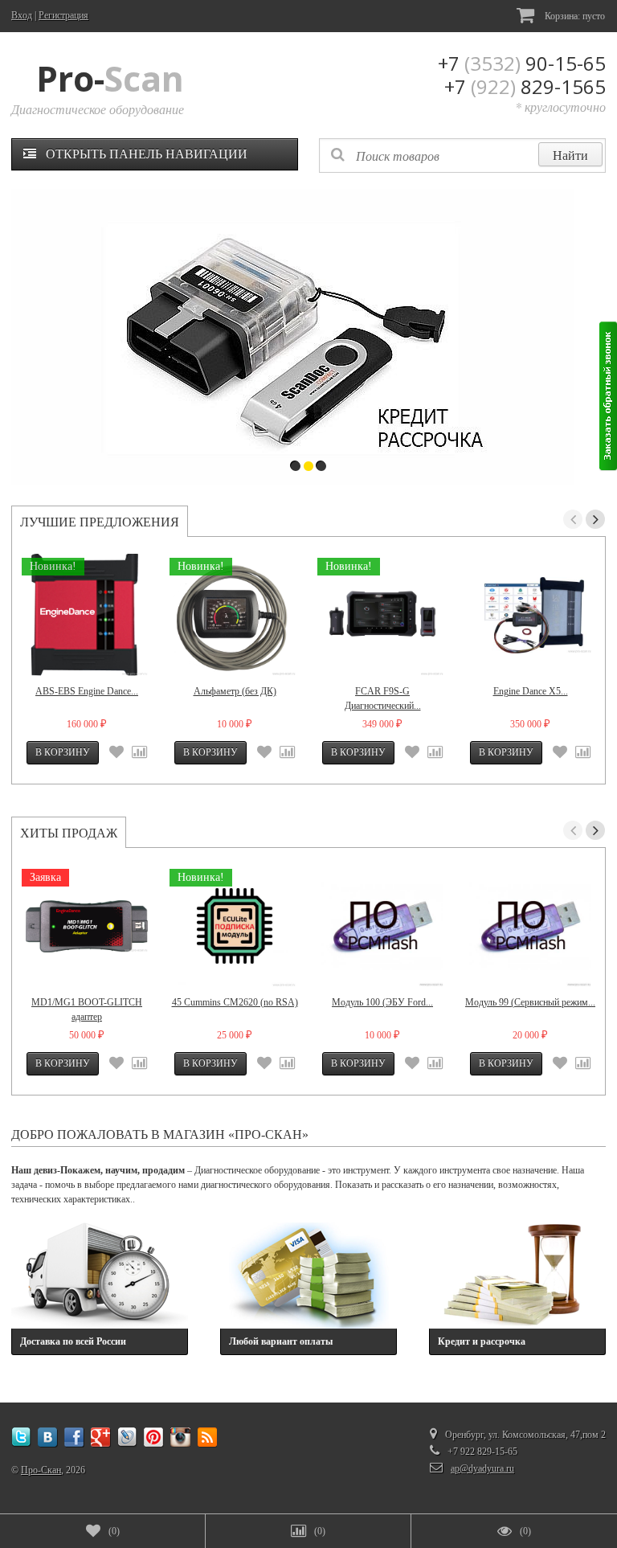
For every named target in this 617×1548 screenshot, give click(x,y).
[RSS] (207, 1437)
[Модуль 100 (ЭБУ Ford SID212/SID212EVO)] (382, 926)
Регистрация (63, 15)
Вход (21, 15)
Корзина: (573, 16)
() (114, 1531)
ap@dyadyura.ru (482, 1468)
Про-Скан (41, 1470)
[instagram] (180, 1437)
